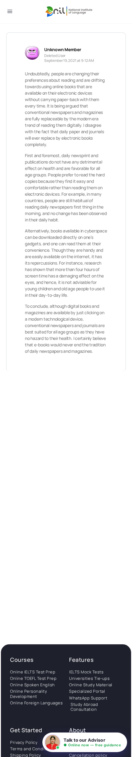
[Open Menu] (10, 12)
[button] (84, 742)
